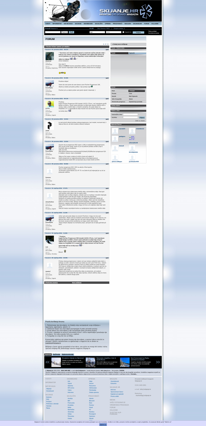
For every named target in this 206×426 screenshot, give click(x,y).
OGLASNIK (154, 23)
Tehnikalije (92, 390)
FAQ (47, 399)
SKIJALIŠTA (99, 23)
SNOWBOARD (88, 23)
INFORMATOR (57, 23)
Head (91, 407)
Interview (71, 392)
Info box (113, 390)
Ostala (70, 418)
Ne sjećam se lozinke (153, 33)
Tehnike (48, 406)
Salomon (92, 416)
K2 (90, 409)
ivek (47, 247)
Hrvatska (70, 405)
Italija (69, 407)
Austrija (70, 398)
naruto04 (122, 129)
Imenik (114, 96)
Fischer (91, 405)
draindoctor (140, 129)
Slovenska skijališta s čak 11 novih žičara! (106, 359)
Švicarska (71, 416)
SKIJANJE (78, 23)
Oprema (70, 386)
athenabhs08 (133, 143)
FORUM (146, 23)
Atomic (91, 398)
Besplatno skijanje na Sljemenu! (73, 358)
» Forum (132, 90)
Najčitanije (56, 354)
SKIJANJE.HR (137, 23)
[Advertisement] (76, 301)
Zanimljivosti (115, 381)
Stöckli (91, 418)
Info (69, 381)
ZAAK (47, 130)
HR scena (71, 388)
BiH (69, 401)
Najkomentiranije (67, 354)
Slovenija (71, 412)
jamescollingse (117, 161)
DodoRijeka (49, 87)
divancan (48, 61)
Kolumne (113, 383)
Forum (113, 53)
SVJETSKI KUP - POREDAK (116, 413)
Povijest (48, 401)
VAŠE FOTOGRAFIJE (117, 402)
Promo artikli (115, 396)
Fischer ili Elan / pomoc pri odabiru (57, 47)
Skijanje (49, 389)
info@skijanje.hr (145, 389)
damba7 (48, 271)
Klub (113, 90)
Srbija (70, 414)
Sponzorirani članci (117, 392)
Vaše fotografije (117, 99)
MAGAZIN (128, 23)
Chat (130, 93)
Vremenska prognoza (118, 101)
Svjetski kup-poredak (135, 101)
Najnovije (48, 354)
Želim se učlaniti (152, 31)
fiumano (48, 177)
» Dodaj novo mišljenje (119, 44)
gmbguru (122, 136)
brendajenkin (133, 152)
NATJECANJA (68, 23)
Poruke (114, 93)
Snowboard (50, 391)
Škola (48, 408)
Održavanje (93, 388)
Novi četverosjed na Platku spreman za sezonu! (140, 359)
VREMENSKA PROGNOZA (119, 405)
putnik (48, 108)
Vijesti (70, 383)
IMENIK (112, 400)
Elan (90, 403)
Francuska (71, 403)
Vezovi (91, 383)
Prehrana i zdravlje (52, 404)
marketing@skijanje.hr (53, 343)
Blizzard (91, 401)
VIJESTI (47, 23)
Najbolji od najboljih (117, 394)
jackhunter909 (134, 161)
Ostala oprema (94, 392)
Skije (90, 381)
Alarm (131, 99)
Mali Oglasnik (133, 96)
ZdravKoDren (50, 202)
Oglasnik (132, 53)
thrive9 (121, 146)
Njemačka (71, 409)
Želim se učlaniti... (140, 120)
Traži (71, 32)
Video (70, 390)
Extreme (49, 397)
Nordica (91, 412)
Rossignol (92, 414)
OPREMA (108, 23)
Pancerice (92, 386)
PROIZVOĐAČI (117, 23)
